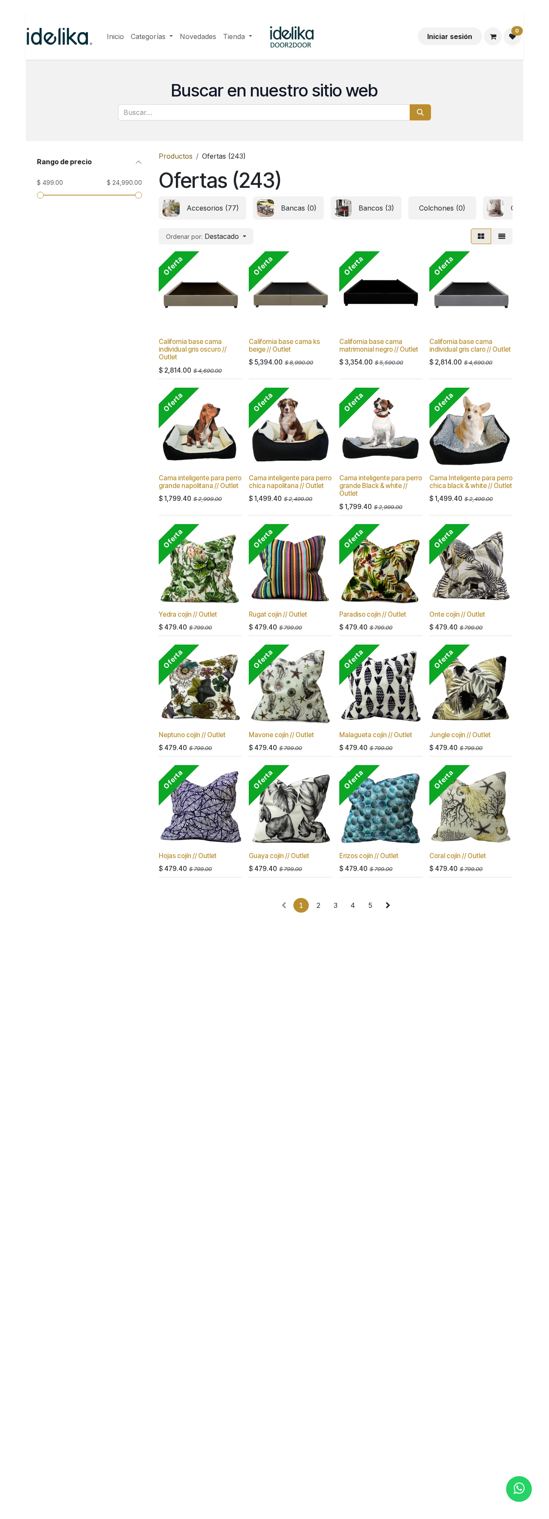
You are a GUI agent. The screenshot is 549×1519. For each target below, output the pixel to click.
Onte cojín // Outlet (457, 614)
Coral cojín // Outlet (457, 856)
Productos (176, 156)
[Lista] (502, 236)
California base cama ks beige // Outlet (284, 345)
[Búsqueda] (420, 112)
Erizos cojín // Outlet (368, 856)
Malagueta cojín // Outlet (375, 735)
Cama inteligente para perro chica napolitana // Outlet (290, 482)
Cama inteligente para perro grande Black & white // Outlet (380, 485)
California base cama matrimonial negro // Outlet (378, 345)
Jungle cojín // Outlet (460, 735)
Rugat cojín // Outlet (278, 614)
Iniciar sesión (449, 36)
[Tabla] (481, 236)
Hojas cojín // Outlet (188, 856)
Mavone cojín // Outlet (281, 735)
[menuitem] (115, 36)
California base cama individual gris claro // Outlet (470, 345)
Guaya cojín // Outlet (279, 856)
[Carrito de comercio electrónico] (493, 36)
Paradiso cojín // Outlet (372, 614)
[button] (206, 236)
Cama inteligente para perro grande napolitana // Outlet (200, 482)
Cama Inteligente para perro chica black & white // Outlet (471, 482)
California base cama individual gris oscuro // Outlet (192, 349)
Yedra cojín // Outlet (188, 614)
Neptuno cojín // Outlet (192, 735)
